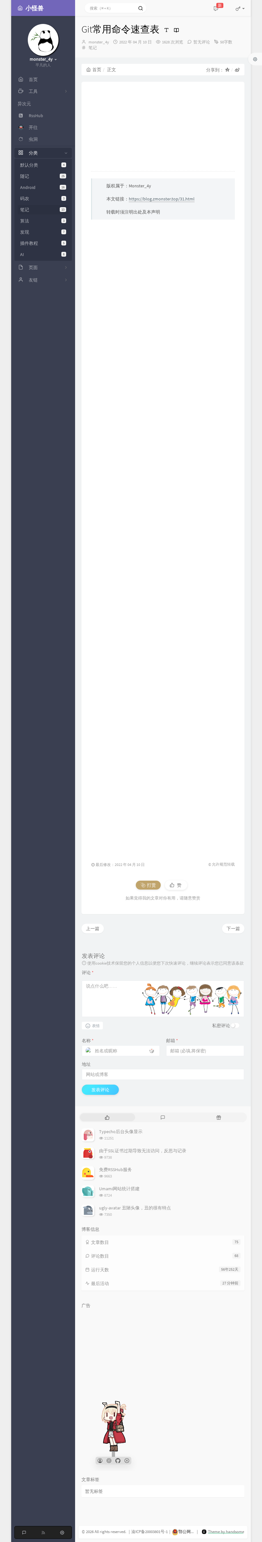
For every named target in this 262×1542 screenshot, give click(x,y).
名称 (88, 1040)
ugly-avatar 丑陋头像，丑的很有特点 (135, 1208)
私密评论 (221, 1025)
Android (42, 187)
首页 (96, 69)
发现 (42, 232)
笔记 (42, 210)
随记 (42, 176)
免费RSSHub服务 (115, 1169)
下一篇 (233, 928)
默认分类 (42, 165)
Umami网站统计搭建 (119, 1189)
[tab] (107, 1117)
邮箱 (172, 1040)
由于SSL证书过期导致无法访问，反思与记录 (142, 1151)
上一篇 (92, 928)
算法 (42, 221)
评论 (88, 972)
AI (42, 254)
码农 (42, 198)
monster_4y (99, 42)
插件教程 (42, 243)
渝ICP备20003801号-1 (149, 1531)
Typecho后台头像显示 (121, 1131)
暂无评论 (201, 42)
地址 (86, 1064)
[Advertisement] (163, 537)
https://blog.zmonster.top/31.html (162, 199)
